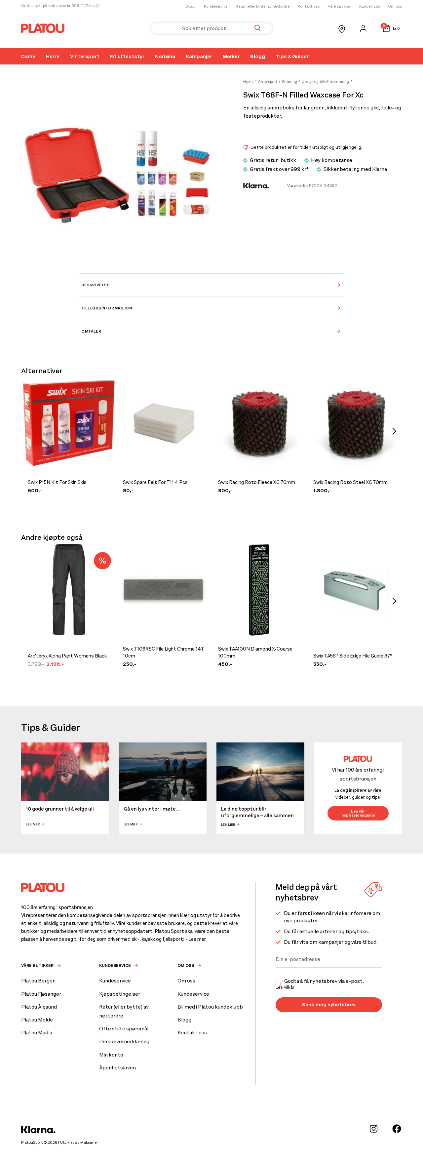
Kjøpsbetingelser (119, 993)
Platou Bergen (38, 980)
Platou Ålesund (39, 1006)
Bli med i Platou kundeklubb (210, 1006)
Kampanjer (199, 56)
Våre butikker (339, 6)
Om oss (395, 6)
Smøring (289, 81)
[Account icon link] (363, 28)
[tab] (211, 285)
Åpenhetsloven (117, 1067)
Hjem (248, 81)
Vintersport (84, 56)
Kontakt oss (309, 6)
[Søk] (257, 28)
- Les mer (195, 939)
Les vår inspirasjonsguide (357, 813)
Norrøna (165, 56)
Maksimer (89, 1142)
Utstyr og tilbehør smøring (325, 81)
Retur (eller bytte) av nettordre (262, 6)
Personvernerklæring (124, 1041)
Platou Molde (37, 1019)
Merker (231, 56)
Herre (52, 56)
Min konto (111, 1054)
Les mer (33, 824)
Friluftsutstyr (127, 56)
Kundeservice (215, 6)
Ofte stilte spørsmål (123, 1028)
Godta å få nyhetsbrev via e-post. (320, 984)
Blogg (190, 6)
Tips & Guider (292, 56)
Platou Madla (36, 1032)
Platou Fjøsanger (41, 993)
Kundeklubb (369, 6)
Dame (28, 56)
